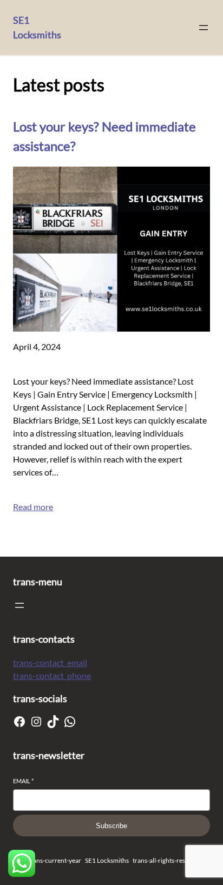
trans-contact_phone (52, 675)
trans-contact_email (50, 662)
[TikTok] (53, 721)
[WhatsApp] (69, 721)
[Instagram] (36, 721)
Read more (33, 506)
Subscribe (111, 826)
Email (23, 780)
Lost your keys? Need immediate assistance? (104, 136)
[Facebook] (19, 721)
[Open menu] (203, 27)
